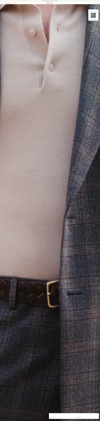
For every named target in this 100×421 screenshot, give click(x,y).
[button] (2, 3)
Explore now (79, 417)
